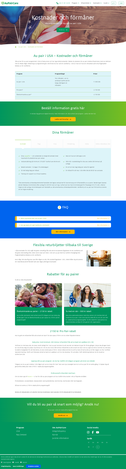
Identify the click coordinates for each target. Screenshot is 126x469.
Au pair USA (22, 47)
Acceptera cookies (33, 466)
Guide (106, 3)
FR (88, 447)
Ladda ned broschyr (62, 119)
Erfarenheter (85, 3)
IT (93, 447)
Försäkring (71, 144)
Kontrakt (23, 144)
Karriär (55, 435)
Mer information (62, 232)
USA (18, 431)
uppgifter (27, 156)
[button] (63, 218)
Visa (54, 144)
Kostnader (96, 3)
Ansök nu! (61, 415)
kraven (30, 376)
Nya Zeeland (21, 435)
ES (107, 442)
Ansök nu (62, 30)
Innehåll (16, 462)
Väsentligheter (7, 462)
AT (88, 442)
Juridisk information (60, 438)
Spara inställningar (18, 466)
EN (102, 442)
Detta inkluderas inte (103, 144)
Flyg (39, 144)
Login (121, 3)
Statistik (24, 462)
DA (93, 442)
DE (98, 442)
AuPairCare (16, 47)
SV (98, 447)
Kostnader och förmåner (35, 47)
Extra (87, 144)
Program (74, 3)
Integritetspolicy (6, 466)
